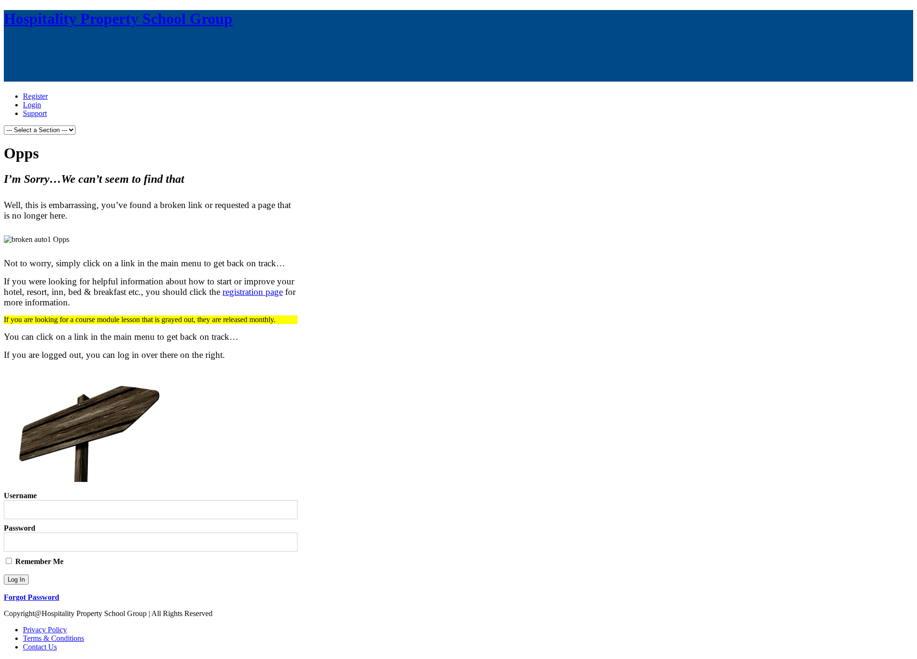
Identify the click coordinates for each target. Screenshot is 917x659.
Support (35, 113)
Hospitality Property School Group (118, 18)
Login (32, 105)
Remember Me (38, 561)
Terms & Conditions (53, 638)
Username (20, 496)
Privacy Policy (45, 630)
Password (19, 528)
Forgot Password (31, 597)
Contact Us (40, 647)
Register (35, 96)
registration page (253, 292)
